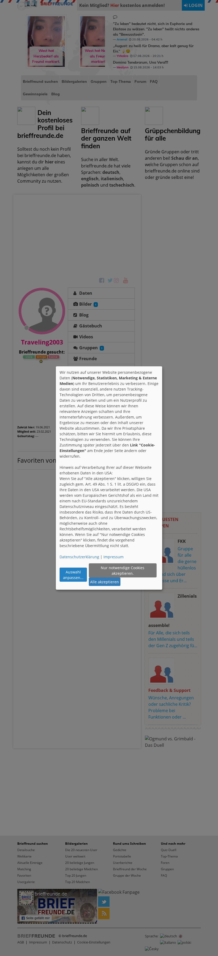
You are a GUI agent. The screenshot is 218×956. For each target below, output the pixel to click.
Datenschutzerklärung (79, 556)
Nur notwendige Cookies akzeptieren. (122, 570)
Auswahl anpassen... (73, 574)
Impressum (113, 556)
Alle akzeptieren (104, 581)
